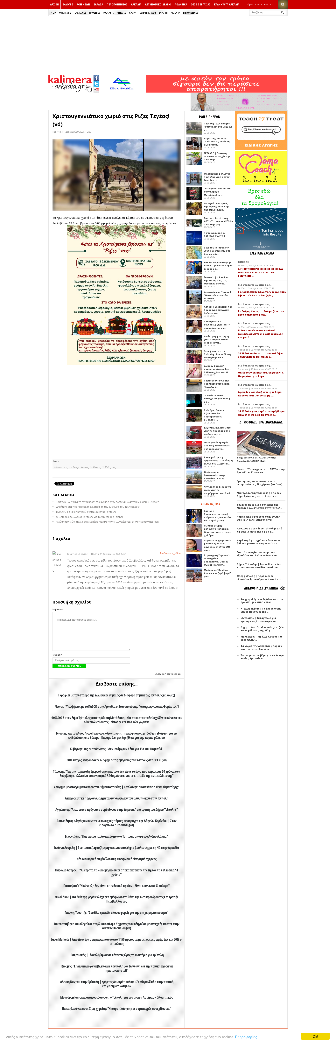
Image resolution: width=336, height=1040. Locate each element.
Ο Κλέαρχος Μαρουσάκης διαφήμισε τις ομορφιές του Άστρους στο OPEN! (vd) (116, 760)
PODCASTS (108, 12)
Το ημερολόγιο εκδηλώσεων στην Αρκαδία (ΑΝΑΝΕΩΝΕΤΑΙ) (256, 459)
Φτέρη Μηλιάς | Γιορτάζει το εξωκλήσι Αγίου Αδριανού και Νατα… (260, 577)
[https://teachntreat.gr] (261, 149)
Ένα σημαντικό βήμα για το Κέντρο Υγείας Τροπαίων (262, 657)
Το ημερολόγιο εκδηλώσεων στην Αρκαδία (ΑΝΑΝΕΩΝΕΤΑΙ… (262, 601)
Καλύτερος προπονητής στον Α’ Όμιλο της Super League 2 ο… (218, 265)
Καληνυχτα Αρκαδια (226, 4)
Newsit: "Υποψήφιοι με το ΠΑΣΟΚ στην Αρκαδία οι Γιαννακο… (261, 471)
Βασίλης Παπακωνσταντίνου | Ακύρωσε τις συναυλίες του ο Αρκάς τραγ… (218, 515)
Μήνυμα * (58, 609)
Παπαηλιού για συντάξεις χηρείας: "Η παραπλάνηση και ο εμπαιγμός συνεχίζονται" (116, 1008)
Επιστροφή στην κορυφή (168, 673)
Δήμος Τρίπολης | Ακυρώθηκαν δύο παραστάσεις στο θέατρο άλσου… (259, 565)
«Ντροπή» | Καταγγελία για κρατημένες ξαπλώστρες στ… (259, 619)
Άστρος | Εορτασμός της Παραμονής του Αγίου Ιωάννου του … (218, 310)
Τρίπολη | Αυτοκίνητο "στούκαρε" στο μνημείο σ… (218, 126)
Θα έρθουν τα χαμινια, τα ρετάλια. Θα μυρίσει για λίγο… (261, 374)
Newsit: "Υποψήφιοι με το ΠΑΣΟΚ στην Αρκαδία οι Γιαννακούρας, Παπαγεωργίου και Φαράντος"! (116, 706)
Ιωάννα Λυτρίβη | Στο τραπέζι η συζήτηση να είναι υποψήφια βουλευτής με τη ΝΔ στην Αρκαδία (116, 847)
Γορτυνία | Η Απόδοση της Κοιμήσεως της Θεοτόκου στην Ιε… (216, 280)
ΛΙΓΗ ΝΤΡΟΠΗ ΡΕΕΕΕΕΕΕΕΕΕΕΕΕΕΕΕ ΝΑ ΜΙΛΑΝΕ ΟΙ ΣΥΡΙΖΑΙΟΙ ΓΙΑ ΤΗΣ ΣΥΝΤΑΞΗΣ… (260, 272)
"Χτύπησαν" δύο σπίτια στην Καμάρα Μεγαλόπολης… (217, 191)
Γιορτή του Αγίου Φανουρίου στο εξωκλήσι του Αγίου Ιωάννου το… (258, 554)
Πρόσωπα (94, 12)
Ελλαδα (98, 4)
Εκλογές (67, 4)
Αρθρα (132, 12)
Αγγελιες (121, 12)
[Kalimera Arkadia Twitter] (96, 83)
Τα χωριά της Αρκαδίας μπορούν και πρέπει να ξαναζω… (261, 647)
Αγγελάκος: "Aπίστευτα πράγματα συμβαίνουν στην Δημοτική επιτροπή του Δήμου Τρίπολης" (116, 809)
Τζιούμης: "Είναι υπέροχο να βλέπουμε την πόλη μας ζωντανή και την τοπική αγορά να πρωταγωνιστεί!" (116, 968)
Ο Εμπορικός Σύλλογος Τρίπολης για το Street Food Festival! (89, 517)
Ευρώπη (163, 12)
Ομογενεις (65, 12)
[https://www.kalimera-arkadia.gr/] (216, 91)
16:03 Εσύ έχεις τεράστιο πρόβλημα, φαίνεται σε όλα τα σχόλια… (261, 413)
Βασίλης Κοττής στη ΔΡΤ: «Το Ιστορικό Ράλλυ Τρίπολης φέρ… (218, 221)
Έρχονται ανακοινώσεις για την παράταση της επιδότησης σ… (218, 431)
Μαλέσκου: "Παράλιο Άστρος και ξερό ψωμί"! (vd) (217, 573)
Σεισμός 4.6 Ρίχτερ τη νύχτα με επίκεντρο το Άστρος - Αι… (217, 250)
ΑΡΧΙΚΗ (54, 4)
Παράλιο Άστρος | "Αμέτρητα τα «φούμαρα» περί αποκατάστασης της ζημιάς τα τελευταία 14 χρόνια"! (116, 872)
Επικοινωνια (190, 12)
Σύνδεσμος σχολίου (170, 553)
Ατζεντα (175, 12)
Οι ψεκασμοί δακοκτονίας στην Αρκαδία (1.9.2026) (214, 475)
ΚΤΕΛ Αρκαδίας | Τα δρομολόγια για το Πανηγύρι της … (261, 610)
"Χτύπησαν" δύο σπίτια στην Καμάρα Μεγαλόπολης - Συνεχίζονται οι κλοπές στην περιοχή (107, 521)
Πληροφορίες (246, 1036)
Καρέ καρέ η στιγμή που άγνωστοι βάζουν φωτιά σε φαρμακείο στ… (258, 542)
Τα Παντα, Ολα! (147, 12)
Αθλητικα (181, 4)
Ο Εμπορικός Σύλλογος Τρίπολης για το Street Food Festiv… (217, 177)
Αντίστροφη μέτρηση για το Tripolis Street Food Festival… (216, 339)
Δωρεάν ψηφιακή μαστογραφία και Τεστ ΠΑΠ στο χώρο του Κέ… (217, 369)
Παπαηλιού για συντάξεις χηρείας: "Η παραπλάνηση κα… (217, 324)
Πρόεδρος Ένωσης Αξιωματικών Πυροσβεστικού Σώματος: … (214, 415)
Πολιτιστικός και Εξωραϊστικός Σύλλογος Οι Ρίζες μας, (84, 467)
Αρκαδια (136, 4)
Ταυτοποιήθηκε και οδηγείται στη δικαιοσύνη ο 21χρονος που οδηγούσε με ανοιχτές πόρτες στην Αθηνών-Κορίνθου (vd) (116, 926)
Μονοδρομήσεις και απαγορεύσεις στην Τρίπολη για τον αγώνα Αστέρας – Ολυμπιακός (116, 997)
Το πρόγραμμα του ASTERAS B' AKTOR (214, 234)
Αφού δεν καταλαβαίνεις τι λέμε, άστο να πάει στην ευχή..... (260, 393)
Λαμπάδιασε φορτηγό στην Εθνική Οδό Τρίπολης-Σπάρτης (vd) (258, 518)
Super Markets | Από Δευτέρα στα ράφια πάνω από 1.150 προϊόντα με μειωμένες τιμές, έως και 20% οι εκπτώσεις (116, 941)
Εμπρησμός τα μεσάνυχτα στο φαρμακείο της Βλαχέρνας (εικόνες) (259, 482)
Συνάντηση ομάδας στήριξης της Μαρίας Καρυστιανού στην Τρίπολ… (259, 506)
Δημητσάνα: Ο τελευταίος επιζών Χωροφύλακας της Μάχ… (262, 629)
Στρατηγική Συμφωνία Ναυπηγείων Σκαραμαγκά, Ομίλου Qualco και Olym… (217, 560)
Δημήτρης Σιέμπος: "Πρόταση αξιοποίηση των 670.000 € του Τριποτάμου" (98, 506)
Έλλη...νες (80, 12)
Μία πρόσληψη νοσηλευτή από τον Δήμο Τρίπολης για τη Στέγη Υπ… (259, 494)
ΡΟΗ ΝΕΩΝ (83, 4)
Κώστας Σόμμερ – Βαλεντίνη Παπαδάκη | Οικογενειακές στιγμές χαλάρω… (217, 530)
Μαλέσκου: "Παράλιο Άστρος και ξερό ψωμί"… (261, 638)
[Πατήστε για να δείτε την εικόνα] (116, 175)
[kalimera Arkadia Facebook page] (96, 77)
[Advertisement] (168, 45)
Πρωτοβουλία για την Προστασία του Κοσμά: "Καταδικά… (217, 383)
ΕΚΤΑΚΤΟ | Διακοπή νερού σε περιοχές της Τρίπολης (86, 511)
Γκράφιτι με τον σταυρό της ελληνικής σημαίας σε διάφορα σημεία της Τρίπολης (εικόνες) (116, 695)
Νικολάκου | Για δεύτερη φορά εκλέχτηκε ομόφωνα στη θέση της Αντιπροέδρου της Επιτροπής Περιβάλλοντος (116, 899)
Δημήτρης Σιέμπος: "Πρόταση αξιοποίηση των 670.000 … (217, 141)
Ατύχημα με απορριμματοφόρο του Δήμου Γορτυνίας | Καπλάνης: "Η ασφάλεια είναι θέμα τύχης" (116, 787)
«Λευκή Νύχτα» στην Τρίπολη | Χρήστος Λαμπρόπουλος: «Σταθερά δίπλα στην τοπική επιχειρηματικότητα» (116, 984)
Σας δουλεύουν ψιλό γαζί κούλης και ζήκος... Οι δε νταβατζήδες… (262, 293)
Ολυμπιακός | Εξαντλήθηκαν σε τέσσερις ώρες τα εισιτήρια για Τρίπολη (116, 955)
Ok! (315, 1036)
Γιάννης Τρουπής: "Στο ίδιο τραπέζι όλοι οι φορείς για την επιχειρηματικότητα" (116, 912)
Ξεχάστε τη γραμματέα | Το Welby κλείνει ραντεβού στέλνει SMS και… (217, 545)
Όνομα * (57, 655)
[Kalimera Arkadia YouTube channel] (96, 90)
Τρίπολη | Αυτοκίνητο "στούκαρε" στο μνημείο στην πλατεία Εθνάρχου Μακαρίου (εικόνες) (107, 502)
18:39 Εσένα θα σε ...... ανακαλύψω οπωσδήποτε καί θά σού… (260, 355)
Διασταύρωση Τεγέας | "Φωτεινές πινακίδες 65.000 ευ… (217, 295)
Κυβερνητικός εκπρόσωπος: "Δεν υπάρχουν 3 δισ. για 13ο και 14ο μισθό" (116, 749)
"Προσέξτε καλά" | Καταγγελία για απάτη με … (217, 398)
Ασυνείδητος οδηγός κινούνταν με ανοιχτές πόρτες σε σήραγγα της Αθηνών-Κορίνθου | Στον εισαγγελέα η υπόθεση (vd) (116, 823)
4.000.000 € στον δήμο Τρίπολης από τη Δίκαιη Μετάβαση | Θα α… (259, 530)
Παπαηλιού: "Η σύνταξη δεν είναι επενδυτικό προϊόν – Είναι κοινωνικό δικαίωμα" (116, 885)
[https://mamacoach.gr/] (261, 184)
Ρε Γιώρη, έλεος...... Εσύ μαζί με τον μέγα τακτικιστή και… (261, 313)
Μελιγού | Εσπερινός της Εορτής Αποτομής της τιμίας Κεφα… (216, 206)
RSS (283, 4)
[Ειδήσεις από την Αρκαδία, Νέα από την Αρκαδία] (70, 91)
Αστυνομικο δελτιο (158, 4)
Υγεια (53, 12)
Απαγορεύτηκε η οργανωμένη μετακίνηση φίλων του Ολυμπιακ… (218, 460)
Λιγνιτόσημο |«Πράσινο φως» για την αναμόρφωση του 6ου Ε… (218, 490)
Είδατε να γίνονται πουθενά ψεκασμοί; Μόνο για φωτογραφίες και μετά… (260, 334)
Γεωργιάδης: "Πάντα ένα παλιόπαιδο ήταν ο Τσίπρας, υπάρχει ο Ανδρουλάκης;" (116, 836)
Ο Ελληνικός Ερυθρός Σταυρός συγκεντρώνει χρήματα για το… (217, 445)
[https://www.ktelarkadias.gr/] (122, 91)
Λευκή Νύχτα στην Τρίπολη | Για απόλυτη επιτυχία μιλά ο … (217, 354)
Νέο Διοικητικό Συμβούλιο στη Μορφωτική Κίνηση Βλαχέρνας (116, 859)
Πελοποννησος (117, 4)
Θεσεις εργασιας (200, 4)
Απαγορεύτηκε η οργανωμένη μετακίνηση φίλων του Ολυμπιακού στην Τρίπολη (116, 798)
